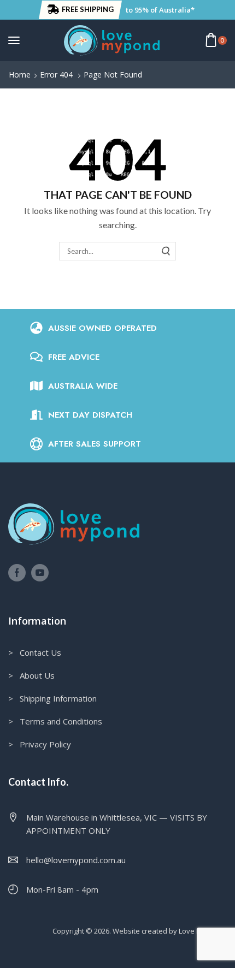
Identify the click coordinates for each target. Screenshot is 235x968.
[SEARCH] (166, 251)
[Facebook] (17, 572)
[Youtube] (40, 572)
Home (20, 74)
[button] (80, 10)
